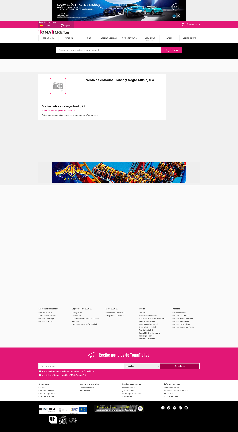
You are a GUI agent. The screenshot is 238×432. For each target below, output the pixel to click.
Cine (89, 38)
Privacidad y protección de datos (176, 391)
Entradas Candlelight (46, 319)
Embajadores (127, 396)
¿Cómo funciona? (128, 391)
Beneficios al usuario (46, 391)
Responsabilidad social (47, 396)
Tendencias (49, 38)
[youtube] (186, 407)
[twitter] (168, 407)
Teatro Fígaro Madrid (147, 339)
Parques (69, 38)
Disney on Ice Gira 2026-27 (115, 313)
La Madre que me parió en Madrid (84, 324)
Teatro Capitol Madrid (147, 321)
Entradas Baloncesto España (183, 327)
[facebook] (163, 407)
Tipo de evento (129, 38)
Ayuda (169, 38)
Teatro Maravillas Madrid (148, 324)
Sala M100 (143, 313)
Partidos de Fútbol (179, 313)
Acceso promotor (128, 388)
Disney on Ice (77, 313)
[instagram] (174, 407)
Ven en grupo (189, 38)
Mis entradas (85, 391)
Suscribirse (180, 366)
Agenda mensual (109, 38)
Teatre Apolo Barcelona (147, 336)
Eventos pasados (67, 110)
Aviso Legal (168, 394)
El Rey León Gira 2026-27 (115, 316)
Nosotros (41, 388)
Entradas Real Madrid (180, 321)
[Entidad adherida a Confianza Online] (119, 411)
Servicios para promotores (132, 394)
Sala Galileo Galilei (45, 313)
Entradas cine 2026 (45, 321)
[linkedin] (180, 407)
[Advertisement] (119, 65)
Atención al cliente (87, 388)
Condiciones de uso (171, 388)
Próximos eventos (50, 110)
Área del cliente (193, 24)
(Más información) (77, 375)
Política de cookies (171, 396)
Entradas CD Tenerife (180, 316)
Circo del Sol (76, 316)
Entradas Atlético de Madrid (182, 319)
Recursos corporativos (46, 394)
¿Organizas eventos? (149, 39)
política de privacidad (59, 375)
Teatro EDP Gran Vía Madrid (149, 333)
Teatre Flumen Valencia (47, 316)
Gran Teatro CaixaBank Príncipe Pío (152, 319)
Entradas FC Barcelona (181, 324)
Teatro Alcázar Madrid (147, 327)
